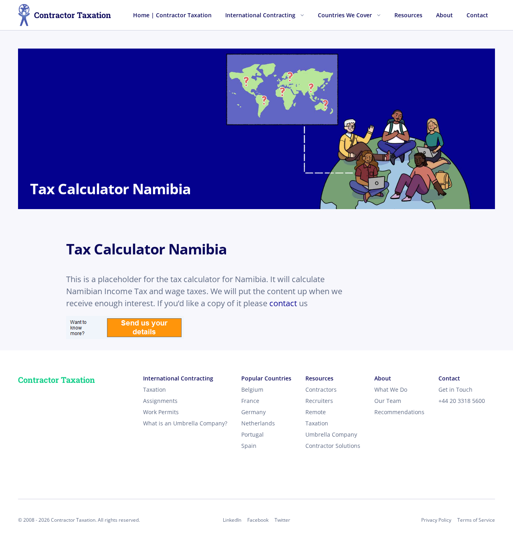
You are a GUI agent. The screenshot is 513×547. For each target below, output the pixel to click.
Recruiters (319, 401)
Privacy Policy (436, 519)
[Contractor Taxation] (24, 15)
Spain (248, 445)
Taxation (154, 389)
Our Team (387, 401)
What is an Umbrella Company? (185, 423)
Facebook (258, 519)
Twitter (282, 519)
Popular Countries (266, 378)
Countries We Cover (345, 15)
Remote (315, 412)
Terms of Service (476, 519)
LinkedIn (232, 519)
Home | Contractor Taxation (172, 15)
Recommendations (399, 412)
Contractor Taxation (72, 15)
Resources (408, 15)
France (250, 401)
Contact (477, 15)
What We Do (390, 389)
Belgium (252, 389)
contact (283, 303)
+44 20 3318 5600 (461, 401)
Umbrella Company (331, 434)
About (444, 15)
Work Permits (161, 412)
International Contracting (260, 15)
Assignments (160, 401)
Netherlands (258, 423)
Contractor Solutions (332, 445)
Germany (253, 412)
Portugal (252, 434)
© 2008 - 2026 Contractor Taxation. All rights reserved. (79, 519)
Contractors (321, 389)
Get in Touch (455, 389)
